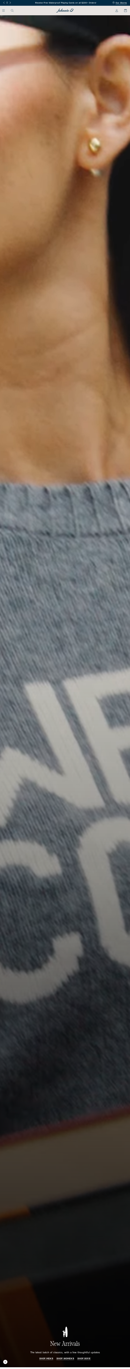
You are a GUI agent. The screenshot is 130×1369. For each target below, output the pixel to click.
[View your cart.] (123, 10)
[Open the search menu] (12, 10)
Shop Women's (65, 1358)
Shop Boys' (84, 1358)
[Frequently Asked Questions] (65, 3)
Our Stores (121, 3)
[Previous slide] (4, 3)
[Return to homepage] (64, 11)
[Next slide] (10, 3)
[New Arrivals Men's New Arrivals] (65, 691)
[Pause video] (5, 1362)
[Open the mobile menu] (5, 10)
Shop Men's (46, 1358)
